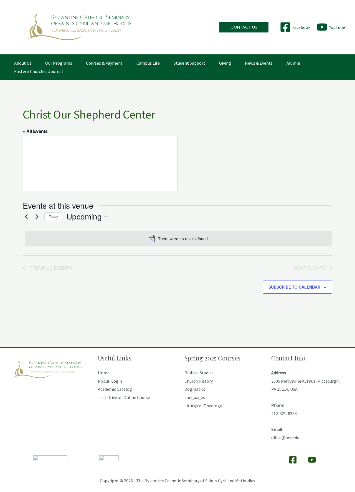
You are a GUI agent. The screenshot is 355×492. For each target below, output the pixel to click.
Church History (198, 381)
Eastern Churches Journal (38, 71)
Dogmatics (194, 389)
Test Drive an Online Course (124, 397)
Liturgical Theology (203, 405)
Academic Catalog (115, 389)
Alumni (293, 63)
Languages (194, 397)
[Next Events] (37, 216)
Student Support (189, 63)
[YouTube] (312, 460)
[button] (243, 27)
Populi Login (110, 381)
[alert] (178, 238)
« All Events (35, 131)
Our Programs (58, 63)
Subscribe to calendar (294, 287)
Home (104, 372)
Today (53, 216)
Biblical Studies (199, 372)
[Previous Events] (26, 216)
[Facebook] (293, 460)
